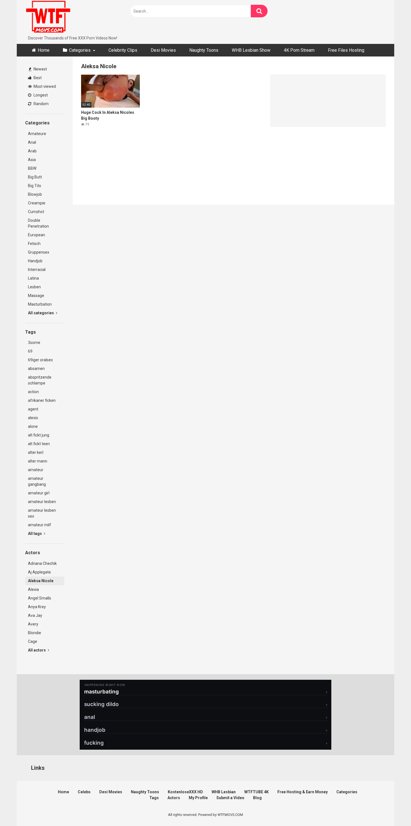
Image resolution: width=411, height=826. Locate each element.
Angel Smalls (39, 598)
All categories (41, 313)
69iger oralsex (40, 360)
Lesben (34, 287)
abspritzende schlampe (39, 380)
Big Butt (35, 177)
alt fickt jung (38, 435)
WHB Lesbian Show (251, 50)
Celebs (84, 792)
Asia (32, 159)
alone (33, 426)
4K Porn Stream (299, 50)
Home (43, 50)
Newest (40, 69)
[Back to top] (392, 809)
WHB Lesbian (224, 792)
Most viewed (44, 86)
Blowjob (35, 194)
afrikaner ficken (42, 400)
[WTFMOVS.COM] (48, 17)
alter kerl (35, 452)
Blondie (34, 633)
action (33, 392)
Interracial (37, 269)
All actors (37, 650)
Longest (40, 95)
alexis (33, 418)
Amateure (37, 133)
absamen (36, 368)
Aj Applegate (39, 572)
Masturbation (40, 304)
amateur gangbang (37, 481)
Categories (80, 50)
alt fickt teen (39, 444)
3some (34, 342)
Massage (36, 295)
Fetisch (34, 243)
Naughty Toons (203, 50)
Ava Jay (35, 615)
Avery (33, 624)
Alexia (33, 589)
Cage (32, 641)
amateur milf (39, 525)
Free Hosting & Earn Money (302, 792)
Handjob (35, 261)
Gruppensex (38, 252)
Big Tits (34, 185)
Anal (32, 142)
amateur (35, 470)
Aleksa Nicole (40, 581)
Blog (257, 798)
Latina (33, 278)
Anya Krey (37, 607)
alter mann (37, 461)
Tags (154, 798)
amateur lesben (42, 501)
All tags (35, 533)
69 (30, 351)
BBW (32, 168)
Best (37, 77)
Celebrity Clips (122, 50)
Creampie (36, 203)
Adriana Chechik (42, 563)
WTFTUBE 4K (256, 792)
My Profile (198, 798)
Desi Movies (163, 50)
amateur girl (38, 493)
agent (33, 409)
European (36, 235)
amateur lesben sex (42, 513)
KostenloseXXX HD (185, 792)
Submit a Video (230, 798)
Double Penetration (38, 223)
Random (41, 104)
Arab (32, 151)
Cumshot (36, 211)
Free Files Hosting (346, 50)
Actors (173, 798)
